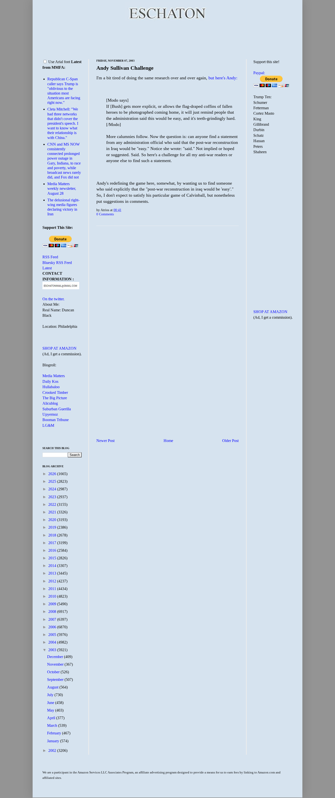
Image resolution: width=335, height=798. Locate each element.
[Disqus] (167, 290)
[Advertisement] (167, 39)
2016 (52, 550)
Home (168, 441)
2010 (52, 596)
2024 (52, 489)
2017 (52, 543)
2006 (52, 627)
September (55, 679)
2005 (52, 635)
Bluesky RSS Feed (57, 263)
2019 (52, 527)
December (55, 657)
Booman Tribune (55, 420)
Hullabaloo (51, 387)
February (54, 733)
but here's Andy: (222, 77)
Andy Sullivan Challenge (125, 68)
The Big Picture (54, 398)
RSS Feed (50, 257)
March (52, 725)
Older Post (230, 441)
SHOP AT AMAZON (59, 348)
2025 (52, 481)
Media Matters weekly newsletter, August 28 (61, 188)
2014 (52, 566)
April (51, 718)
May (51, 710)
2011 (52, 589)
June (51, 703)
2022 (52, 504)
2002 (52, 750)
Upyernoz (50, 414)
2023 (52, 497)
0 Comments (105, 214)
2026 (52, 474)
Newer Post (105, 441)
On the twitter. (53, 299)
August (53, 687)
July (50, 695)
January (53, 741)
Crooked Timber (55, 392)
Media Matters (53, 376)
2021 (52, 512)
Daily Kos (50, 381)
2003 (52, 650)
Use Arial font (59, 62)
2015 (52, 558)
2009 (52, 604)
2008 (52, 611)
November (55, 664)
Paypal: (259, 73)
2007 (52, 619)
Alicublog (50, 403)
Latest (47, 268)
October (54, 672)
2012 (52, 581)
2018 (52, 535)
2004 (52, 642)
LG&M (48, 425)
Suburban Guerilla (56, 409)
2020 (52, 520)
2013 (52, 573)
